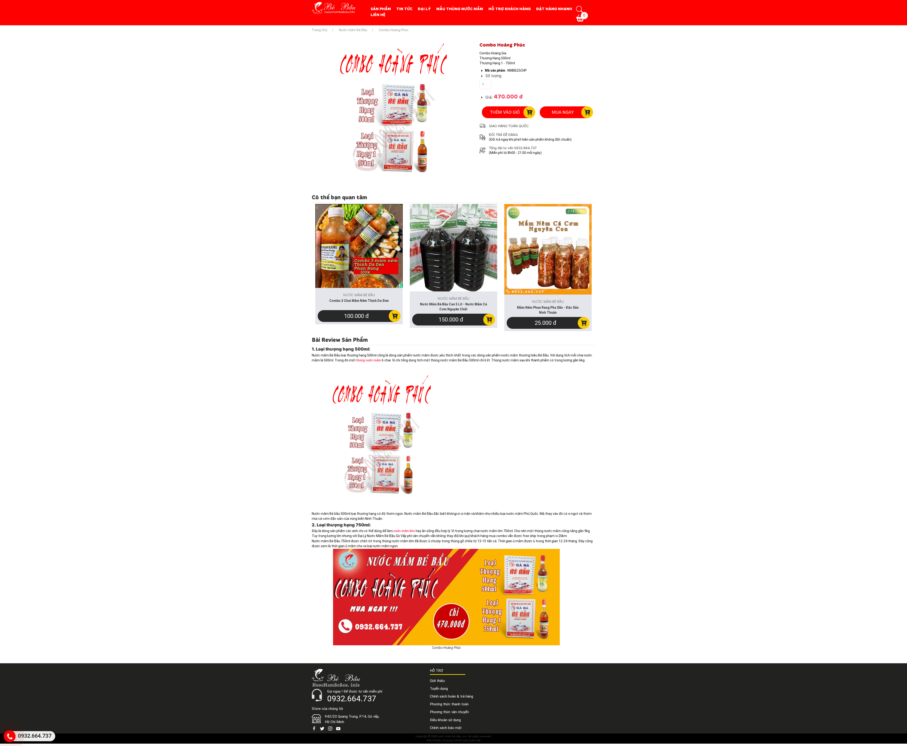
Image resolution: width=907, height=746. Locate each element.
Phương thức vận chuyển (449, 712)
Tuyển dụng (439, 688)
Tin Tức (404, 9)
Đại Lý (424, 9)
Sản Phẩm (381, 9)
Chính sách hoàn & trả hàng (451, 696)
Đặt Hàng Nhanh (554, 9)
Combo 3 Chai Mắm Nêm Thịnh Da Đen (359, 301)
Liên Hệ (378, 14)
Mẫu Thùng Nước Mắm (459, 9)
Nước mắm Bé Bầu (498, 37)
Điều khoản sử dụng (445, 720)
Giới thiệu (437, 681)
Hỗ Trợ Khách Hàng (509, 9)
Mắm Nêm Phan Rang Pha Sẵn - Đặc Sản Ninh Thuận (548, 310)
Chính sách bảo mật (446, 728)
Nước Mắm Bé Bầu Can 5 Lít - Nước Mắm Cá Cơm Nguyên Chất (453, 306)
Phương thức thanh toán (449, 704)
